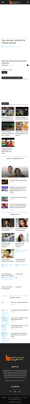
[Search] (28, 2)
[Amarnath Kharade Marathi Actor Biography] (8, 268)
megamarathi (5, 65)
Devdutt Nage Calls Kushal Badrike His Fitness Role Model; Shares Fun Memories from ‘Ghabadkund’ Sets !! (15, 172)
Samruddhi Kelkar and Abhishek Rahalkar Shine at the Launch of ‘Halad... (19, 335)
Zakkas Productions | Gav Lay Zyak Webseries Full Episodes (22, 133)
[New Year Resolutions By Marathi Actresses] (15, 52)
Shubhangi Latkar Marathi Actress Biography (20, 245)
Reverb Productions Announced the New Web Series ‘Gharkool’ (8, 133)
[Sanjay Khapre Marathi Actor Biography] (8, 222)
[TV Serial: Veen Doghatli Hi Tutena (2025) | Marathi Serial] (6, 322)
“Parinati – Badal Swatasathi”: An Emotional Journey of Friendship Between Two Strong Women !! (18, 206)
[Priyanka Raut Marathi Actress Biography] (22, 222)
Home (3, 37)
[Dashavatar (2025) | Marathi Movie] (5, 181)
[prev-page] (3, 292)
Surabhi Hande (19, 274)
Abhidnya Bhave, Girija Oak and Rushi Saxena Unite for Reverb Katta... (8, 119)
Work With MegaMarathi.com (15, 399)
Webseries (5, 103)
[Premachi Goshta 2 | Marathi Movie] (5, 199)
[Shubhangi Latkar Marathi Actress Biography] (22, 237)
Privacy (9, 397)
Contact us (24, 397)
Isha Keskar (18, 287)
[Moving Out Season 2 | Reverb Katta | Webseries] (22, 111)
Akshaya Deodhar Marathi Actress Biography (6, 245)
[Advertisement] (15, 20)
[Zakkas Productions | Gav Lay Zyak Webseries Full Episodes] (22, 126)
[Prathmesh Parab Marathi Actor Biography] (8, 253)
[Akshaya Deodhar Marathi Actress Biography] (8, 237)
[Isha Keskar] (22, 281)
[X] (19, 391)
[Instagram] (15, 391)
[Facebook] (10, 391)
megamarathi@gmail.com (18, 380)
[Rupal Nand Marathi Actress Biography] (22, 253)
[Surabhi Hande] (22, 268)
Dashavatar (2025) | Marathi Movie (18, 180)
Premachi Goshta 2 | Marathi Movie (18, 197)
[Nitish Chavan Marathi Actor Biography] (8, 281)
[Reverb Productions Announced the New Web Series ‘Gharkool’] (8, 126)
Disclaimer (4, 397)
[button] (2, 2)
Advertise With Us (17, 397)
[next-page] (5, 292)
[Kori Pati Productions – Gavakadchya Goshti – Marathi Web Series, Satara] (8, 142)
